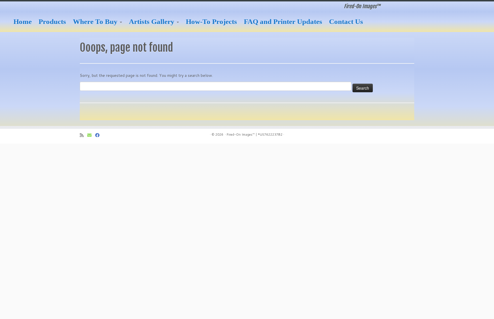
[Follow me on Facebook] (99, 135)
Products (52, 21)
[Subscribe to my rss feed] (83, 135)
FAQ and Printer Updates (283, 21)
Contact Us (346, 21)
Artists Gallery (152, 21)
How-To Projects (211, 21)
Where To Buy (96, 21)
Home (22, 21)
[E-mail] (91, 135)
